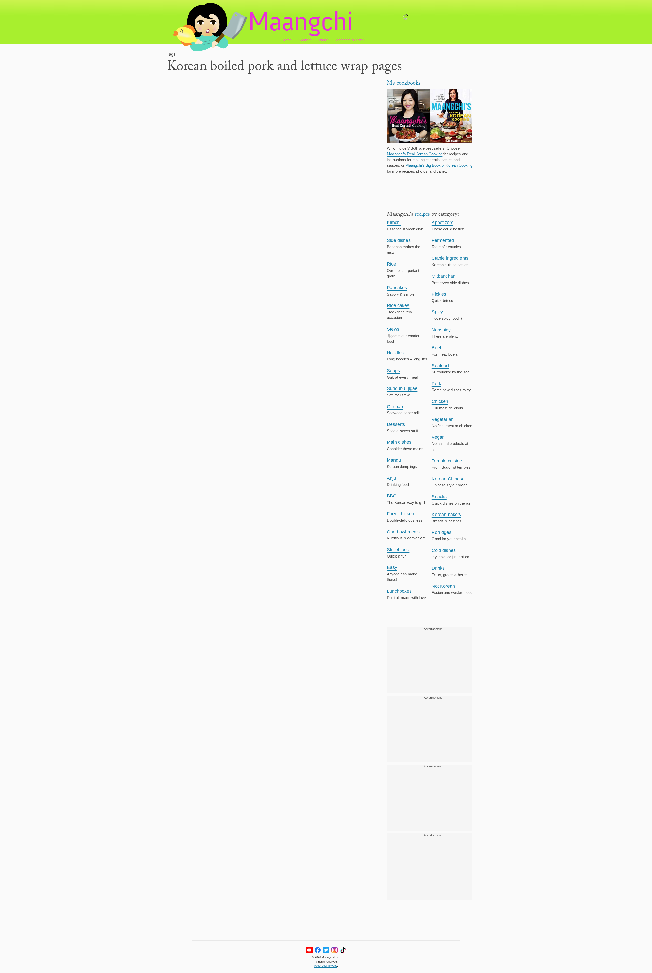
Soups (393, 370)
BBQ (392, 495)
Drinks (438, 568)
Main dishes (399, 442)
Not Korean (443, 586)
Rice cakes (398, 305)
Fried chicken (400, 513)
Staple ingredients (450, 258)
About (323, 40)
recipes (422, 214)
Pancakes (397, 287)
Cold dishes (444, 550)
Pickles (439, 294)
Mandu (394, 460)
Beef (436, 347)
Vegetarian (443, 419)
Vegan (438, 437)
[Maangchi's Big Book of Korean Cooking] (451, 117)
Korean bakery (446, 514)
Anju (391, 478)
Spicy (437, 311)
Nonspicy (441, 329)
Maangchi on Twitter (326, 950)
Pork (436, 383)
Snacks (439, 496)
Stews (393, 329)
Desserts (396, 424)
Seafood (440, 365)
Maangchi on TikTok (343, 950)
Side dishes (399, 240)
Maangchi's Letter (349, 40)
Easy (392, 567)
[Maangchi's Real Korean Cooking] (408, 117)
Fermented (443, 240)
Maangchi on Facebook (318, 950)
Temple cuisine (447, 460)
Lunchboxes (399, 591)
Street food (398, 549)
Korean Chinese (448, 478)
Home (286, 40)
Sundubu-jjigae (402, 388)
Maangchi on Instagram (334, 950)
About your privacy (325, 965)
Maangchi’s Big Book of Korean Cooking (438, 165)
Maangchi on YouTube (309, 950)
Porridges (441, 532)
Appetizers (442, 222)
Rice (391, 264)
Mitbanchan (443, 276)
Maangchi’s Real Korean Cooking (414, 154)
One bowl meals (403, 531)
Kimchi (394, 222)
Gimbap (395, 406)
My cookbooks (403, 83)
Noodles (395, 352)
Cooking (305, 40)
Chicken (440, 401)
